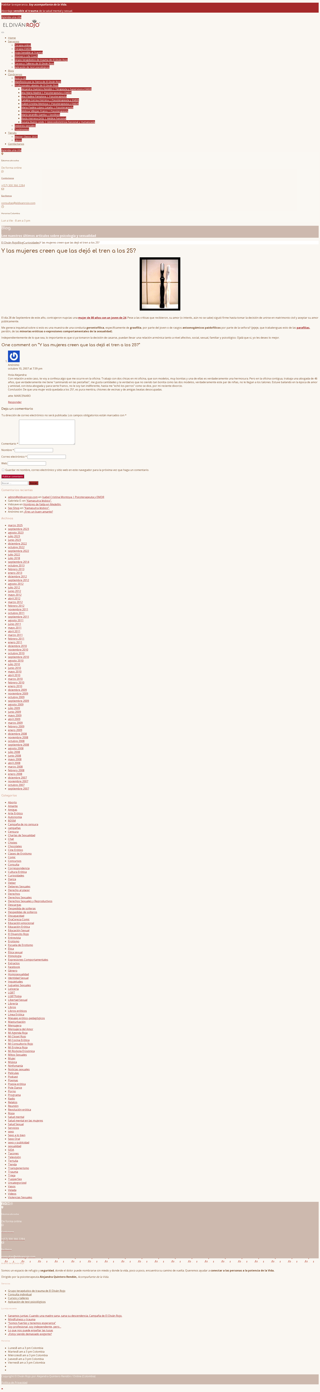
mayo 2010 (15, 671)
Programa (14, 1095)
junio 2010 (14, 668)
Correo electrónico (14, 456)
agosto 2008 (16, 748)
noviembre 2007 (18, 781)
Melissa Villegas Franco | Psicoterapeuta (44, 111)
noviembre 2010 (18, 649)
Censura (13, 831)
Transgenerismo (18, 1168)
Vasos (12, 1186)
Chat (11, 839)
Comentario (9, 443)
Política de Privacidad (14, 1382)
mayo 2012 (15, 595)
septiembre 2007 (18, 788)
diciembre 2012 (17, 576)
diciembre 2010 (17, 646)
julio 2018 (14, 558)
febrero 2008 (16, 770)
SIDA (11, 1150)
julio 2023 (14, 536)
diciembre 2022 (17, 543)
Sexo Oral (14, 1139)
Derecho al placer (19, 890)
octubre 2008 (16, 741)
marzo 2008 (15, 766)
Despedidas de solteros (22, 912)
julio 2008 (14, 752)
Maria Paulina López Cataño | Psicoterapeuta (47, 107)
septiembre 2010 (18, 657)
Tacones (13, 1153)
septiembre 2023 (18, 529)
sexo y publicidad (18, 1142)
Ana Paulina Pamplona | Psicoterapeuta (44, 96)
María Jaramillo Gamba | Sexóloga (40, 114)
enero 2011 (15, 642)
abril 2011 (14, 631)
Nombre (7, 450)
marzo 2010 (15, 679)
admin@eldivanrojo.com (23, 497)
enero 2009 (15, 730)
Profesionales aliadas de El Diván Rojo (36, 85)
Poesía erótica (17, 1084)
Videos (12, 1194)
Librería (13, 1003)
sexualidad (14, 1146)
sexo (11, 1131)
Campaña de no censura (23, 824)
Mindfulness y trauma (21, 1319)
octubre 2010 (16, 653)
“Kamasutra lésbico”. (39, 501)
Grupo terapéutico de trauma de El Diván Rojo (41, 59)
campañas (14, 828)
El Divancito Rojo (18, 934)
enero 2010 (15, 686)
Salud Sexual (16, 1124)
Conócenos (15, 74)
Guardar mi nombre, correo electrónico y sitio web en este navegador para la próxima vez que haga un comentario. (77, 470)
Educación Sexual (18, 930)
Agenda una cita (11, 17)
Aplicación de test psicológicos (32, 67)
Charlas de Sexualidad (21, 835)
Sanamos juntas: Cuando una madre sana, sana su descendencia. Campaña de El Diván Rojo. (65, 1316)
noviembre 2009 (18, 693)
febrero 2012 (16, 606)
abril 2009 (14, 719)
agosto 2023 (16, 532)
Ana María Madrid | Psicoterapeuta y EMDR (46, 92)
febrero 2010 (16, 682)
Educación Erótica (19, 927)
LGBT (11, 992)
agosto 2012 (16, 584)
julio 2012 (14, 587)
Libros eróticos (17, 1011)
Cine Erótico (15, 850)
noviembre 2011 (18, 609)
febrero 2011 (16, 638)
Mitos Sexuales (17, 1055)
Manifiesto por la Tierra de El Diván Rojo (38, 81)
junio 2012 (14, 591)
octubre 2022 (16, 547)
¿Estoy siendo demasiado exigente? (30, 1334)
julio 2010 (14, 664)
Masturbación (17, 1022)
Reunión (13, 1106)
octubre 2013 (16, 565)
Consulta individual (20, 1294)
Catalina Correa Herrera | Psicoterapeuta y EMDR (50, 100)
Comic (12, 857)
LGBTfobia (15, 996)
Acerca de (20, 78)
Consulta (13, 864)
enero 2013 (15, 573)
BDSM (12, 821)
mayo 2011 (15, 628)
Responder (15, 402)
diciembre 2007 (17, 777)
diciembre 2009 (17, 690)
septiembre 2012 (18, 580)
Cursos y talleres (18, 1298)
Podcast (13, 1076)
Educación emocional (21, 923)
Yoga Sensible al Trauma (29, 52)
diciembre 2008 (17, 734)
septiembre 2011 (18, 617)
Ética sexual (15, 952)
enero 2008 (15, 774)
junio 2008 (14, 756)
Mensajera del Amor (20, 1029)
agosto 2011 (16, 620)
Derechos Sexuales (20, 897)
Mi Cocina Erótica (19, 1040)
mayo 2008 (15, 759)
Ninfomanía (15, 1066)
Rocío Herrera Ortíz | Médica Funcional (43, 118)
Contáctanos (16, 144)
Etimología (14, 956)
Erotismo (13, 941)
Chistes (12, 842)
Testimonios (22, 129)
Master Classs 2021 (26, 136)
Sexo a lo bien (16, 1135)
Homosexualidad (18, 974)
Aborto (12, 802)
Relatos (12, 1102)
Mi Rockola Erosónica (21, 1051)
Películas (13, 1073)
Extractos (14, 963)
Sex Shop (14, 508)
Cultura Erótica (17, 872)
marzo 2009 (15, 723)
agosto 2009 (16, 704)
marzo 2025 (15, 525)
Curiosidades (16, 875)
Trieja (11, 1175)
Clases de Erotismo (20, 853)
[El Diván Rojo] (21, 28)
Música (12, 1062)
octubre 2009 (16, 697)
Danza (12, 879)
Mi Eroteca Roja (18, 1047)
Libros (18, 140)
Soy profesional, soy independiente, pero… (34, 1327)
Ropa (11, 1113)
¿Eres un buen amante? (38, 511)
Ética (11, 948)
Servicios (13, 41)
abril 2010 (14, 675)
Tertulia (13, 1161)
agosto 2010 (16, 660)
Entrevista (14, 938)
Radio (11, 1098)
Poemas (13, 1080)
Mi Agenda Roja (18, 1033)
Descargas (14, 905)
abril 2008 (14, 763)
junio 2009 (14, 712)
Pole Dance (15, 1087)
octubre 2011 (16, 613)
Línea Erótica (16, 1014)
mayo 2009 (15, 715)
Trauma (13, 1172)
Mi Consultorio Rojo (20, 1044)
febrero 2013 (16, 569)
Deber (12, 883)
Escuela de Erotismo (20, 945)
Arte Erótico (15, 813)
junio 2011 (14, 624)
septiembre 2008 (18, 745)
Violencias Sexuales (20, 1197)
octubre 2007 (16, 785)
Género (12, 970)
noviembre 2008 (18, 737)
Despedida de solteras (22, 908)
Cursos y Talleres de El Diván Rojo (34, 63)
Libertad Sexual (17, 1000)
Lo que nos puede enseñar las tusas (30, 1330)
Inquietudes (15, 981)
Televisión (14, 1157)
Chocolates (15, 846)
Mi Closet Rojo (17, 1036)
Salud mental (16, 1117)
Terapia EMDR (23, 48)
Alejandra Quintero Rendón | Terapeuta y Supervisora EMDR (56, 89)
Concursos (14, 861)
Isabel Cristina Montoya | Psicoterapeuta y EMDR (50, 103)
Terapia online (23, 45)
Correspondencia (19, 868)
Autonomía (15, 817)
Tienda (12, 133)
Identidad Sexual (18, 978)
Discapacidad (16, 916)
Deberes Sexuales (19, 886)
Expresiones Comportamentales (28, 959)
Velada (12, 1190)
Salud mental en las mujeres (25, 1120)
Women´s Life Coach (26, 56)
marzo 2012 (15, 602)
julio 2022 (14, 554)
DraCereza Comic (19, 919)
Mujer (12, 1058)
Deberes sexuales (25, 125)
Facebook (14, 967)
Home (12, 38)
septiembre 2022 (18, 551)
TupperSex (15, 1179)
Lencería (13, 989)
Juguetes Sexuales (19, 985)
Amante (13, 806)
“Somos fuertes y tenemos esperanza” (32, 1323)
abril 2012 (14, 598)
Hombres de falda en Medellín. (42, 504)
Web (4, 463)
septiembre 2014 (18, 562)
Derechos (14, 894)
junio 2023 (14, 540)
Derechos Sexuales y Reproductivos (30, 901)
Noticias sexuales (19, 1069)
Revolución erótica (19, 1109)
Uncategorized (17, 1183)
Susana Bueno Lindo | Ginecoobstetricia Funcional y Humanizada (58, 122)
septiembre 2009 (18, 701)
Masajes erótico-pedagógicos (26, 1018)
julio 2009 (14, 708)
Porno (12, 1091)
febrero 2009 (16, 726)
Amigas (12, 810)
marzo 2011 (15, 635)
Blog (11, 70)
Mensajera (14, 1025)
